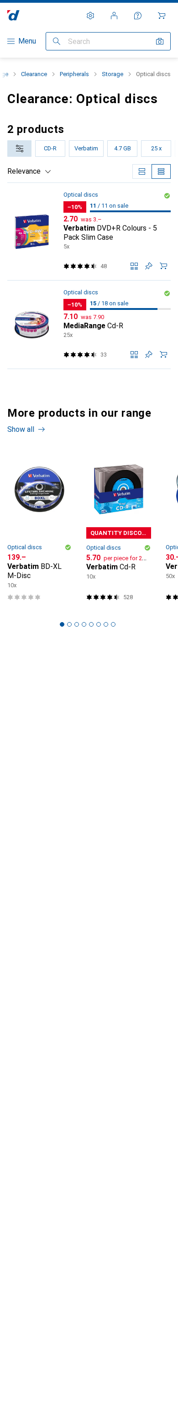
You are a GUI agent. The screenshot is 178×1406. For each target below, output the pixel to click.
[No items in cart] (161, 15)
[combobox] (19, 148)
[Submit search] (57, 41)
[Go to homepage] (13, 15)
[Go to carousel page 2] (69, 624)
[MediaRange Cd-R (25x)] (89, 325)
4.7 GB (122, 148)
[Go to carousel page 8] (113, 624)
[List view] (161, 171)
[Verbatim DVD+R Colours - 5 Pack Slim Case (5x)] (89, 232)
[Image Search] (160, 41)
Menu (27, 41)
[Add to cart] (163, 266)
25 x (156, 148)
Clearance (34, 74)
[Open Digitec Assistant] (138, 15)
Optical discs (80, 194)
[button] (167, 195)
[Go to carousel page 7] (106, 624)
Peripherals (74, 74)
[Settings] (90, 15)
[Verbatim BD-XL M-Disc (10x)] (39, 528)
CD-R (50, 148)
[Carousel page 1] (62, 624)
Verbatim (86, 148)
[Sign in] (114, 15)
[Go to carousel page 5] (91, 624)
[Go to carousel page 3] (76, 624)
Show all (20, 429)
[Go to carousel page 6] (98, 624)
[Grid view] (142, 171)
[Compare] (134, 266)
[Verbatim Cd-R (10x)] (118, 528)
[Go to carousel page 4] (84, 624)
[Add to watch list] (148, 266)
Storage (112, 74)
